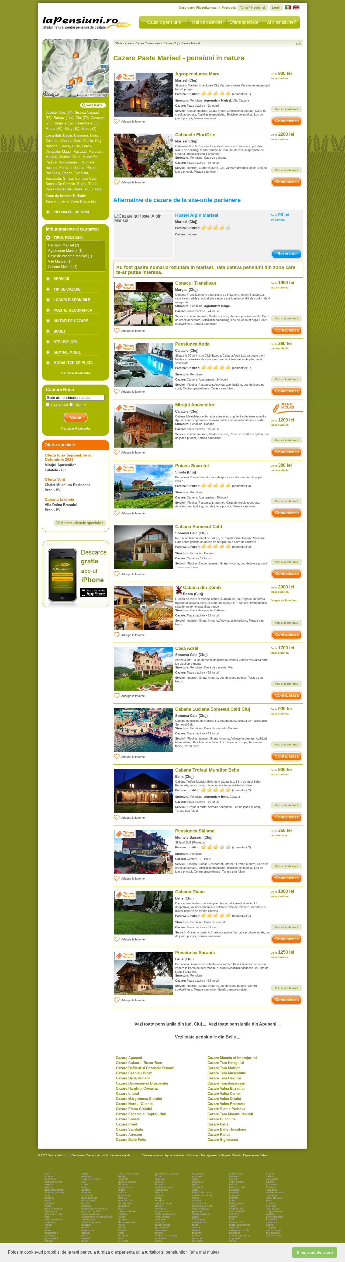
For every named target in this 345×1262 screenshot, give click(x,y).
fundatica (272, 1219)
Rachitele (53, 173)
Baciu (67, 135)
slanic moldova (90, 1213)
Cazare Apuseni (129, 1057)
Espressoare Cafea (255, 1155)
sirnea (233, 1240)
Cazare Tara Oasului (224, 1078)
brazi (121, 1208)
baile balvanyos (202, 1192)
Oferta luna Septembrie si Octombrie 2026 (68, 457)
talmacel (271, 1187)
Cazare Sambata (129, 1129)
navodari (197, 1240)
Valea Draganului (59, 189)
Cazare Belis (218, 1124)
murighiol (123, 1205)
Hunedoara (84, 123)
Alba (61, 112)
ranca (47, 1227)
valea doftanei (127, 1211)
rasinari (159, 1181)
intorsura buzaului (166, 1235)
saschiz (159, 1222)
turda (195, 1224)
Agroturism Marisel (62, 251)
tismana (197, 1238)
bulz (231, 1219)
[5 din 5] (215, 93)
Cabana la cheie (59, 499)
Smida (68, 178)
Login (276, 7)
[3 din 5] (215, 846)
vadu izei (50, 1222)
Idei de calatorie (207, 22)
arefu (158, 1240)
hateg (122, 1176)
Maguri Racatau (74, 151)
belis (47, 1195)
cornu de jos (273, 1230)
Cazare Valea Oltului (224, 1098)
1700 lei (282, 649)
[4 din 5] (215, 227)
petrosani (50, 1235)
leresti (122, 1230)
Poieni (91, 168)
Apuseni (52, 201)
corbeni (86, 1205)
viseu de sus (274, 1197)
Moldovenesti (69, 162)
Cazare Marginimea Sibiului (139, 1098)
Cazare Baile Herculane (227, 1129)
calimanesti (236, 1173)
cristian (270, 1213)
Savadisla (53, 178)
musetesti (272, 1222)
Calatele (52, 141)
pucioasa (271, 1184)
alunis (269, 1224)
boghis (233, 1216)
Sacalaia (81, 173)
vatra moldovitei (165, 1213)
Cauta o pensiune (164, 22)
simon (195, 1178)
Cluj (79, 118)
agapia (85, 1189)
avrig (84, 1187)
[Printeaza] (298, 43)
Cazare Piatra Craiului (134, 1109)
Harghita (60, 123)
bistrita (122, 1227)
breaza (48, 1240)
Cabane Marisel (60, 267)
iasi (83, 1181)
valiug (232, 1205)
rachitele (160, 1238)
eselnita (86, 1176)
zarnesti (49, 1197)
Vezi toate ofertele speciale (79, 523)
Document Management (203, 1155)
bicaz (158, 1197)
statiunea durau (202, 1195)
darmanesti (236, 1222)
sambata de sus (54, 1192)
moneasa (161, 1230)
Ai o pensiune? (281, 22)
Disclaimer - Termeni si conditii (89, 1155)
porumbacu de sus (166, 1173)
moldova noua (164, 1187)
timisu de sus (237, 1187)
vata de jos (273, 1208)
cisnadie (234, 1227)
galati (195, 1184)
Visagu (96, 189)
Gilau (76, 146)
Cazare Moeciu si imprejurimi (232, 1057)
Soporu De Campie (60, 184)
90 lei (280, 216)
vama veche (199, 1222)
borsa (84, 1235)
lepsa (121, 1189)
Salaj (68, 129)
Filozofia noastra (208, 7)
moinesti (160, 1219)
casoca (159, 1195)
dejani (159, 1192)
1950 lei (282, 284)
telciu (269, 1200)
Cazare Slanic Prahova (226, 1109)
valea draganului (91, 1222)
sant (121, 1232)
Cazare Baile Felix (131, 1139)
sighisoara (50, 1211)
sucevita (123, 1240)
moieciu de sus (53, 1213)
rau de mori (125, 1203)
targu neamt (162, 1224)
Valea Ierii (81, 189)
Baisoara (81, 135)
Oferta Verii (55, 479)
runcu (121, 1224)
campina (271, 1227)
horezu (122, 1219)
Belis (94, 135)
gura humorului (53, 1208)
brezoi (270, 1173)
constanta (272, 1178)
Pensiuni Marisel (61, 245)
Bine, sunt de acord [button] (315, 1252)
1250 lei (282, 954)
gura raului (51, 1238)
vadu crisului (236, 1211)
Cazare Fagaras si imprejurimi (141, 1114)
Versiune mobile (120, 1155)
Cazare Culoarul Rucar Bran (139, 1063)
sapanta (123, 1178)
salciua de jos (163, 1203)
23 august (198, 1219)
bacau (233, 1178)
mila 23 (122, 1197)
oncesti (270, 1203)
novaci (159, 1205)
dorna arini (88, 1200)
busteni (86, 1224)
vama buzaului (201, 1213)
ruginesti (234, 1238)
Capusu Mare (70, 141)
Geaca (65, 146)
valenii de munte (239, 1230)
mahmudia (87, 1230)
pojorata (197, 1176)
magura (160, 1178)
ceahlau (234, 1213)
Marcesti (95, 151)
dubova (123, 1184)
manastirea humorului (94, 1208)
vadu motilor (162, 1216)
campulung (51, 1232)
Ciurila (88, 141)
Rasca (67, 173)
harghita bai (236, 1208)
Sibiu (85, 129)
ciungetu (197, 1187)
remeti (85, 1227)
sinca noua (199, 1203)
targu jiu (234, 1195)
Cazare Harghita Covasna (137, 1088)
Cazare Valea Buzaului (226, 1088)
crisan (48, 1224)
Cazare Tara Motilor (224, 1068)
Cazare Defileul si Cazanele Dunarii (145, 1068)
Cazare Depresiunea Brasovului (142, 1083)
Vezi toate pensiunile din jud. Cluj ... (170, 1024)
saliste (122, 1192)
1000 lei (282, 893)
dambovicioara (127, 1222)
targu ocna (162, 1211)
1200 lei (282, 421)
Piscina (80, 405)
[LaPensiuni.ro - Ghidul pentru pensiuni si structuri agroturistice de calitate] (87, 21)
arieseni (49, 1187)
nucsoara (198, 1173)
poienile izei (125, 1200)
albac (47, 1230)
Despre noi (187, 7)
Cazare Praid (126, 1124)
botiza (85, 1203)
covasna (86, 1195)
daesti (196, 1230)
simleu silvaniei (275, 1192)
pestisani (197, 1211)
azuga (196, 1227)
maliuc (233, 1200)
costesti (234, 1192)
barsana (234, 1176)
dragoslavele (274, 1211)
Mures (50, 129)
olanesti (271, 1205)
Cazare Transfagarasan (226, 1083)
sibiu (47, 1216)
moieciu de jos (53, 1181)
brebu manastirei (239, 1224)
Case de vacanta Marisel (67, 256)
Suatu (81, 184)
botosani (123, 1235)
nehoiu (270, 1176)
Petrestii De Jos (71, 168)
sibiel (84, 1173)
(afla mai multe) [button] (204, 1252)
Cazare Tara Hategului (226, 1063)
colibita (122, 1213)
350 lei (281, 832)
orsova (85, 1232)
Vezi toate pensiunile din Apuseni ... (245, 1024)
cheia (84, 1184)
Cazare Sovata (128, 1119)
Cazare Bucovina (222, 1119)
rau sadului (273, 1232)
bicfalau (234, 1189)
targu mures (125, 1187)
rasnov (48, 1184)
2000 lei (282, 588)
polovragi (124, 1195)
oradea (159, 1200)
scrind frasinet (274, 1216)
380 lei (281, 345)
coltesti (196, 1200)
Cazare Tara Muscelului (227, 1073)
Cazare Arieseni (129, 1134)
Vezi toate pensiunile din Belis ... (207, 1037)
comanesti (161, 1189)
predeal (49, 1203)
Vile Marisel (57, 261)
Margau (51, 157)
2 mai (158, 1176)
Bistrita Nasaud (87, 112)
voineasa (161, 1208)
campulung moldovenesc (96, 1216)
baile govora (236, 1203)
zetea (195, 1216)
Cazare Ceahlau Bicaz (134, 1073)
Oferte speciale (243, 22)
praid (47, 1200)
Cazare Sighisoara (223, 1139)
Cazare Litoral (127, 1093)
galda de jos (273, 1235)
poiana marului (90, 1211)
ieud (121, 1238)
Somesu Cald (85, 178)
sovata (48, 1176)
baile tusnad (89, 1197)
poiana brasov (127, 1181)
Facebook (229, 7)
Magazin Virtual (230, 1155)
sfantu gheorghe (239, 1235)
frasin (84, 1240)
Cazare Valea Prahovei (226, 1104)
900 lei (281, 75)
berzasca (234, 1232)
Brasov (59, 118)
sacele (270, 1181)
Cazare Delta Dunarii (133, 1078)
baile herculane (54, 1189)
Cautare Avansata (75, 373)
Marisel (65, 157)
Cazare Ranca (219, 1134)
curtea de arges (91, 1178)
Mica (76, 157)
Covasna (98, 118)
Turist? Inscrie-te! (252, 7)
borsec (159, 1184)
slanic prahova (53, 1219)
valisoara (271, 1189)
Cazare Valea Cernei (224, 1093)
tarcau (159, 1232)
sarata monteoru (128, 1173)
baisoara (197, 1181)
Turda (92, 184)
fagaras (197, 1232)
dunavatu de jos (202, 1205)
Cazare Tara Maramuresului (230, 1114)
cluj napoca (88, 1219)
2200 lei (282, 136)
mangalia (271, 1195)
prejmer (233, 1197)
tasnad (85, 1238)
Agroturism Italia (174, 1155)
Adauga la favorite (133, 121)
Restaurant (59, 405)
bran (47, 1173)
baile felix (50, 1178)
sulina (122, 1216)
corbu (195, 1189)
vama (47, 1205)
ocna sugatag (200, 1208)
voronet (86, 1192)
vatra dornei (236, 1181)
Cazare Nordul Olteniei (135, 1104)
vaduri (233, 1184)
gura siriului (162, 1227)
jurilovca (197, 1235)
